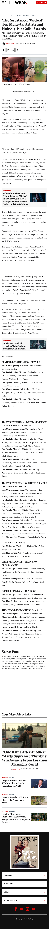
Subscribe (41, 2)
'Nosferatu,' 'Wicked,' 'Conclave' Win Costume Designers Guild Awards (15, 346)
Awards (35, 15)
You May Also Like (17, 714)
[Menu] (4, 2)
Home (13, 15)
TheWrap (8, 875)
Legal (6, 892)
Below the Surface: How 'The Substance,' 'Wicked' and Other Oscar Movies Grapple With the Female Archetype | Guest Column (15, 198)
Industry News (24, 15)
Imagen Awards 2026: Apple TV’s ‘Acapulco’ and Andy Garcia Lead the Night (14, 783)
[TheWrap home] (18, 2)
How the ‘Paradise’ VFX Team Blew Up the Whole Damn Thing (15, 800)
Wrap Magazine (11, 900)
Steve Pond (10, 44)
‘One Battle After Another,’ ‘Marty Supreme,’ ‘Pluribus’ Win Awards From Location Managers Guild (24, 758)
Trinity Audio (23, 91)
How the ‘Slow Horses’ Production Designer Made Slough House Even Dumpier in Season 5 (16, 818)
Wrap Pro (8, 884)
